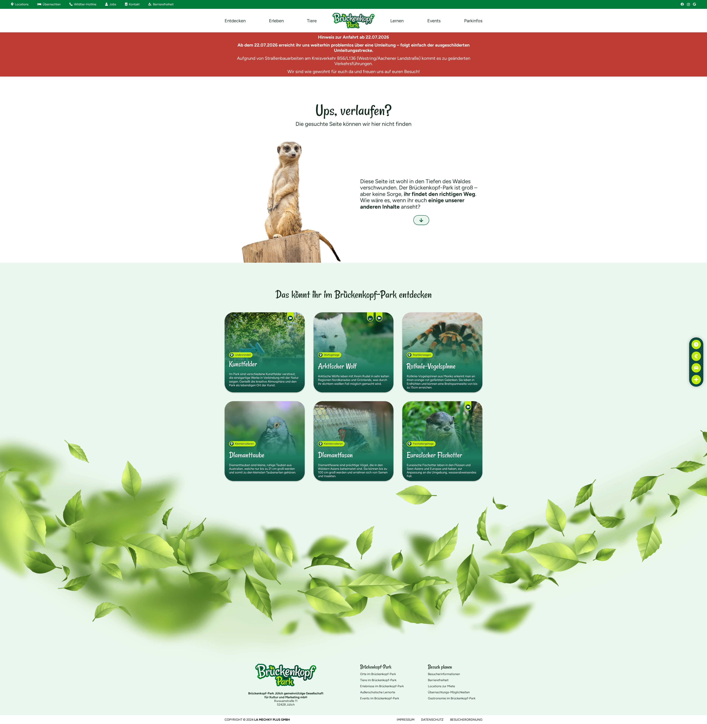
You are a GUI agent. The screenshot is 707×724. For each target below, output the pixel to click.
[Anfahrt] (696, 367)
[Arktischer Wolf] (354, 352)
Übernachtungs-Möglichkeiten (449, 692)
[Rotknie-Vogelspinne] (442, 352)
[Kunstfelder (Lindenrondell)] (265, 352)
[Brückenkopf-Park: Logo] (353, 20)
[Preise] (696, 356)
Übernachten (51, 4)
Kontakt (133, 4)
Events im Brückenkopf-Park (379, 698)
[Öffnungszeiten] (696, 344)
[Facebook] (682, 4)
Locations (21, 4)
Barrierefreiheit (163, 4)
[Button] (421, 220)
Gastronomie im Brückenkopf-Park (451, 698)
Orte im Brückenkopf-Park (378, 674)
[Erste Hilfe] (696, 379)
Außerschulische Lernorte (377, 692)
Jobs (112, 4)
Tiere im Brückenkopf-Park (378, 680)
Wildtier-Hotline (84, 4)
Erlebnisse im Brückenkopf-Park (382, 686)
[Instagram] (688, 4)
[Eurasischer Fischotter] (442, 441)
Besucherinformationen (444, 674)
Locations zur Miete (441, 686)
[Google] (694, 4)
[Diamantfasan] (354, 441)
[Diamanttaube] (265, 441)
